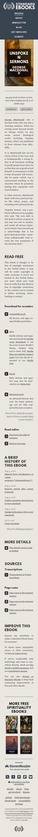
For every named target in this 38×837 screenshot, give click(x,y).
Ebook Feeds (10, 801)
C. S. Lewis (28, 213)
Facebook (13, 777)
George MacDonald (14, 120)
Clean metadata (12, 523)
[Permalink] (3, 257)
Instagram (19, 777)
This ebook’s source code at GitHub (20, 549)
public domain (24, 811)
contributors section (17, 671)
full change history (24, 529)
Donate (19, 36)
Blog (19, 27)
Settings (19, 804)
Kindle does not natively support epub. (21, 354)
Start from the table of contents (19, 436)
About (19, 18)
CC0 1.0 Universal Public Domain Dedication (19, 813)
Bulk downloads (22, 797)
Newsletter (19, 22)
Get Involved (19, 32)
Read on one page (17, 443)
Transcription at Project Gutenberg (20, 576)
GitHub (8, 797)
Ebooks (19, 13)
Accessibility (25, 801)
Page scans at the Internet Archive (21, 594)
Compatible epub (17, 314)
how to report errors (17, 653)
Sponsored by (19, 762)
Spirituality (26, 109)
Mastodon (25, 777)
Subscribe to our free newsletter (20, 783)
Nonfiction (11, 109)
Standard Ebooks (19, 6)
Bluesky (30, 777)
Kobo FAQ (25, 384)
